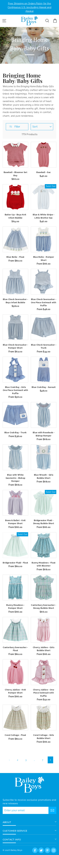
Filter (17, 126)
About (7, 822)
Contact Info (12, 839)
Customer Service (15, 830)
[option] (29, 7)
